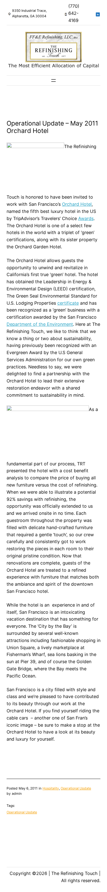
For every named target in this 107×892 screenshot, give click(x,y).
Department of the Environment (40, 324)
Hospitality (51, 788)
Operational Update (76, 788)
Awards (86, 218)
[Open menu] (53, 80)
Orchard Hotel (77, 204)
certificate (68, 303)
